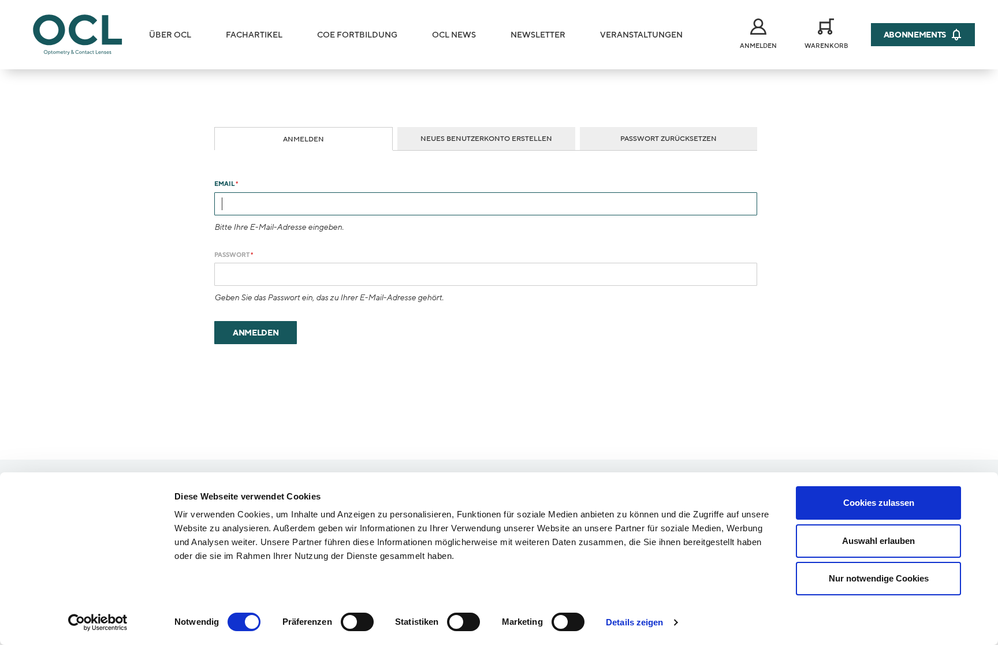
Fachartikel (254, 34)
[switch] (357, 622)
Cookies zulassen (878, 503)
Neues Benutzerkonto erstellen (486, 138)
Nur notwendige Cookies (879, 578)
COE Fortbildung (357, 34)
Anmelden (303, 139)
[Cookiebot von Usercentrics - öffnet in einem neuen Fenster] (97, 622)
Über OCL (170, 34)
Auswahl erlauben (878, 541)
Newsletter (538, 34)
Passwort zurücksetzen (668, 138)
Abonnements (915, 34)
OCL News (454, 34)
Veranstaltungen (641, 34)
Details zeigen (634, 622)
